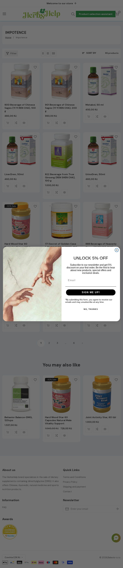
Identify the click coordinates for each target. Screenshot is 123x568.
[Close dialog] (116, 250)
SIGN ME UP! (91, 292)
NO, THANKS (91, 309)
